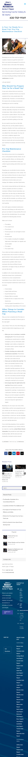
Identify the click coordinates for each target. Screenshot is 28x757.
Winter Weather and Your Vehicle (16, 542)
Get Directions (7, 650)
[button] (3, 473)
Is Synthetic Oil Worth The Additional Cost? (20, 473)
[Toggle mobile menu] (25, 4)
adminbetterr (6, 441)
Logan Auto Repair (20, 686)
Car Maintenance (20, 441)
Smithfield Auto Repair (20, 725)
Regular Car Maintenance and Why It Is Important (15, 549)
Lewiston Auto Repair (20, 681)
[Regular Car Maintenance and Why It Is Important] (5, 549)
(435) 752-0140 (9, 570)
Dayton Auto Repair (20, 667)
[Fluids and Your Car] (5, 536)
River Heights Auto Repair (20, 720)
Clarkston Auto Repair (20, 652)
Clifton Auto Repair (20, 746)
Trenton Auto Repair (20, 730)
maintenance (5, 78)
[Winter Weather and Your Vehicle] (5, 543)
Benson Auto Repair (20, 647)
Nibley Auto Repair (20, 706)
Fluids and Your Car (13, 536)
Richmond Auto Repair (20, 715)
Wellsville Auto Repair (20, 735)
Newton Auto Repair (20, 701)
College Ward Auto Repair (20, 657)
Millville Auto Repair (20, 696)
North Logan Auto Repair (20, 710)
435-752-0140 (18, 17)
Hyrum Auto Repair (20, 676)
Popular (14, 532)
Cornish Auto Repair (20, 662)
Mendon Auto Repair (20, 691)
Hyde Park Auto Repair (20, 672)
